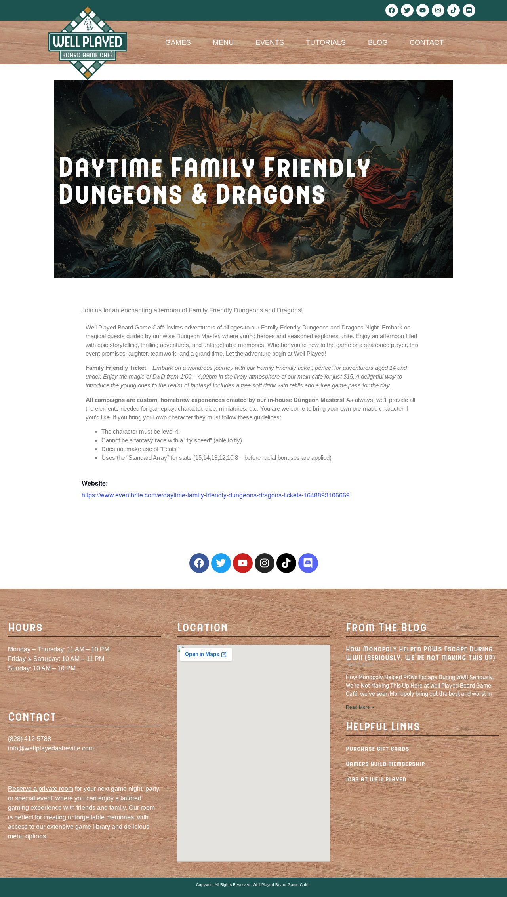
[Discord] (469, 10)
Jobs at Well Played (376, 779)
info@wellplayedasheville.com (51, 748)
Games (178, 42)
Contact (427, 42)
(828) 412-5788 (29, 738)
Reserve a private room (40, 788)
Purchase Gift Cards (377, 748)
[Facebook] (391, 10)
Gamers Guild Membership (385, 763)
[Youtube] (422, 10)
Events (269, 42)
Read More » (360, 707)
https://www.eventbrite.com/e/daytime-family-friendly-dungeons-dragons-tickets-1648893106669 (216, 494)
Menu (223, 42)
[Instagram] (438, 10)
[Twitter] (407, 10)
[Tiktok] (453, 10)
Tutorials (326, 42)
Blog (378, 42)
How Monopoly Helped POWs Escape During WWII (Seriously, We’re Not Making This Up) (420, 653)
